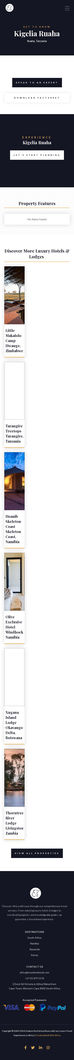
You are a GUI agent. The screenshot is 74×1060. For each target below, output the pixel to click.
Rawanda (34, 949)
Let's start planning (37, 155)
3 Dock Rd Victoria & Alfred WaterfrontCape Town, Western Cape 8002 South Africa (34, 986)
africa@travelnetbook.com (34, 972)
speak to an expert (37, 82)
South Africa (34, 937)
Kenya (34, 955)
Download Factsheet (37, 97)
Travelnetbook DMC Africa (48, 1035)
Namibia (34, 943)
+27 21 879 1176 (34, 978)
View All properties (37, 853)
